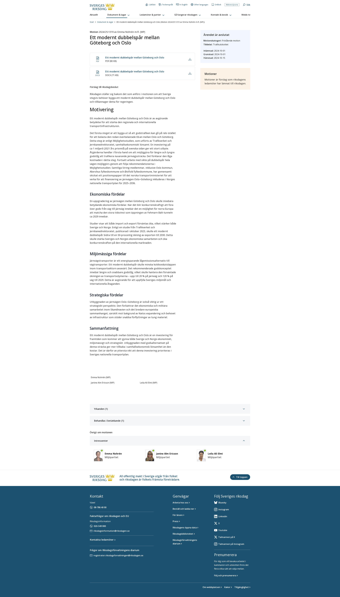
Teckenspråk (167, 4)
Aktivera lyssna (232, 4)
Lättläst (152, 4)
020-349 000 (100, 526)
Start (92, 22)
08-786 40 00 (100, 507)
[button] (118, 15)
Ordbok (218, 4)
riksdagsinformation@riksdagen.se (112, 530)
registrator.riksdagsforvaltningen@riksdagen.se (118, 555)
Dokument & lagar (105, 22)
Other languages (201, 4)
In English (183, 4)
